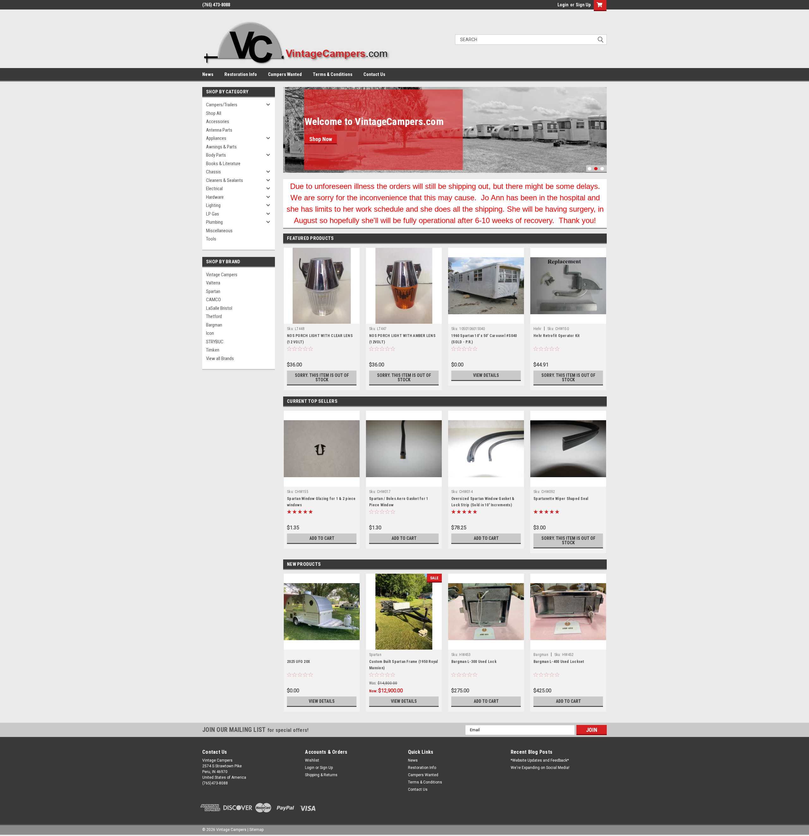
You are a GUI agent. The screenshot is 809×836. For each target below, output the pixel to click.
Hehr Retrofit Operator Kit (556, 336)
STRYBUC (214, 342)
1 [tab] (589, 169)
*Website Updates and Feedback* (540, 760)
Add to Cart (321, 538)
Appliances (216, 138)
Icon (210, 333)
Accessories (217, 121)
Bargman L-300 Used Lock (473, 661)
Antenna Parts (219, 130)
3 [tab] (602, 169)
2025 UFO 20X (298, 661)
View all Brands (220, 358)
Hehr (537, 329)
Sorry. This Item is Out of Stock (322, 377)
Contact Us (374, 74)
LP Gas (212, 214)
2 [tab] (596, 169)
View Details (486, 375)
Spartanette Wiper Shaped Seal (560, 498)
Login (563, 4)
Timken (212, 350)
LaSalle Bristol (219, 308)
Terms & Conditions (332, 74)
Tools (211, 239)
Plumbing (214, 222)
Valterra (213, 283)
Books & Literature (223, 163)
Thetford (214, 316)
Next (600, 125)
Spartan (213, 291)
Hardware (215, 197)
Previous (289, 125)
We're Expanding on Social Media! (540, 767)
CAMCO (213, 300)
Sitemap (256, 829)
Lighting (213, 205)
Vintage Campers (221, 275)
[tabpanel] (445, 130)
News (207, 74)
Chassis (213, 172)
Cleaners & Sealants (224, 180)
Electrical (214, 188)
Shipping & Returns (321, 775)
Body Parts (216, 155)
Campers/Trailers (221, 105)
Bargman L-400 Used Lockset (558, 661)
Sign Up (583, 4)
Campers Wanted (285, 74)
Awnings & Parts (221, 147)
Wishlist (312, 760)
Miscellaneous (219, 231)
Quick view (486, 318)
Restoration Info (240, 74)
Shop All (213, 113)
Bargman (214, 325)
